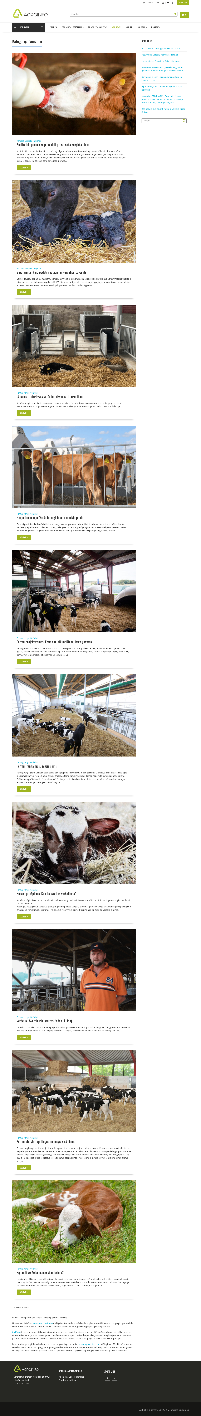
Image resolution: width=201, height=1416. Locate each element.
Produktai (24, 27)
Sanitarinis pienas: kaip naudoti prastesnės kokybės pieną (53, 144)
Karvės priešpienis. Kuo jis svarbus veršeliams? (47, 893)
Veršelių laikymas (33, 140)
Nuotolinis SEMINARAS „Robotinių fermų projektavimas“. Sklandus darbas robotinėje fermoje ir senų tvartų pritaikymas (162, 99)
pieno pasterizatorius (43, 1323)
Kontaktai (156, 27)
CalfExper (16, 1332)
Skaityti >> (24, 167)
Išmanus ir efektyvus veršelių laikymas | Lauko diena (50, 396)
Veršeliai (20, 140)
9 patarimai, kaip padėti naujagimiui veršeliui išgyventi (51, 272)
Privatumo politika (67, 1380)
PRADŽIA (53, 27)
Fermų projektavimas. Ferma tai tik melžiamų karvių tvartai (55, 641)
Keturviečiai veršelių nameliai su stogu (160, 54)
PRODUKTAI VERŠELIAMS (73, 27)
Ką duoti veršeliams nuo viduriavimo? (40, 1272)
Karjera (130, 27)
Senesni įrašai (22, 1307)
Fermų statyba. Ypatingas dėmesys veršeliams (46, 1141)
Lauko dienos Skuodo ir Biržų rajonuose (161, 61)
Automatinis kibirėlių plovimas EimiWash (161, 48)
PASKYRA (183, 2)
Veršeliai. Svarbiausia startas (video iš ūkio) (44, 1020)
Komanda (142, 27)
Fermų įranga (23, 392)
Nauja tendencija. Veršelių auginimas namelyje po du (50, 517)
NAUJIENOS (117, 27)
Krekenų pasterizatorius (89, 1344)
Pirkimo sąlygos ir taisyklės (71, 1376)
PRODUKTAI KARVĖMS (97, 27)
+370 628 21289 (21, 1383)
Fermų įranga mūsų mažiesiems (37, 766)
